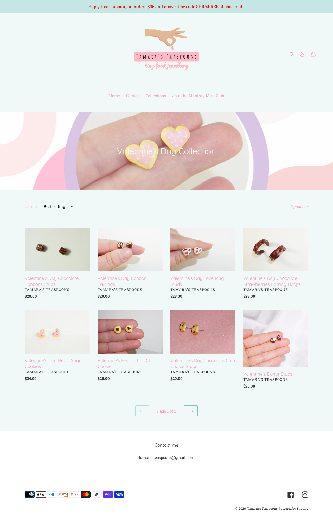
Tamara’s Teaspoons (262, 508)
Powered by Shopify (293, 508)
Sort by (31, 207)
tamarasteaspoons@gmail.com (166, 457)
